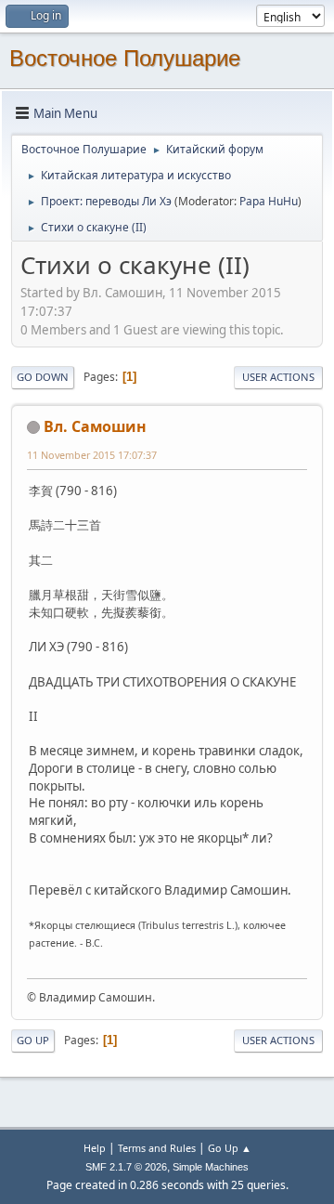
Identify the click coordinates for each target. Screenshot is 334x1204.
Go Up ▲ (229, 1148)
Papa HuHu (268, 201)
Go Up (33, 1040)
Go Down (43, 377)
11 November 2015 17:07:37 (92, 455)
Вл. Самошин (95, 426)
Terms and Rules (157, 1148)
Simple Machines (211, 1166)
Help (95, 1148)
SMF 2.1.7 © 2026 (126, 1166)
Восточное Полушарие (124, 58)
